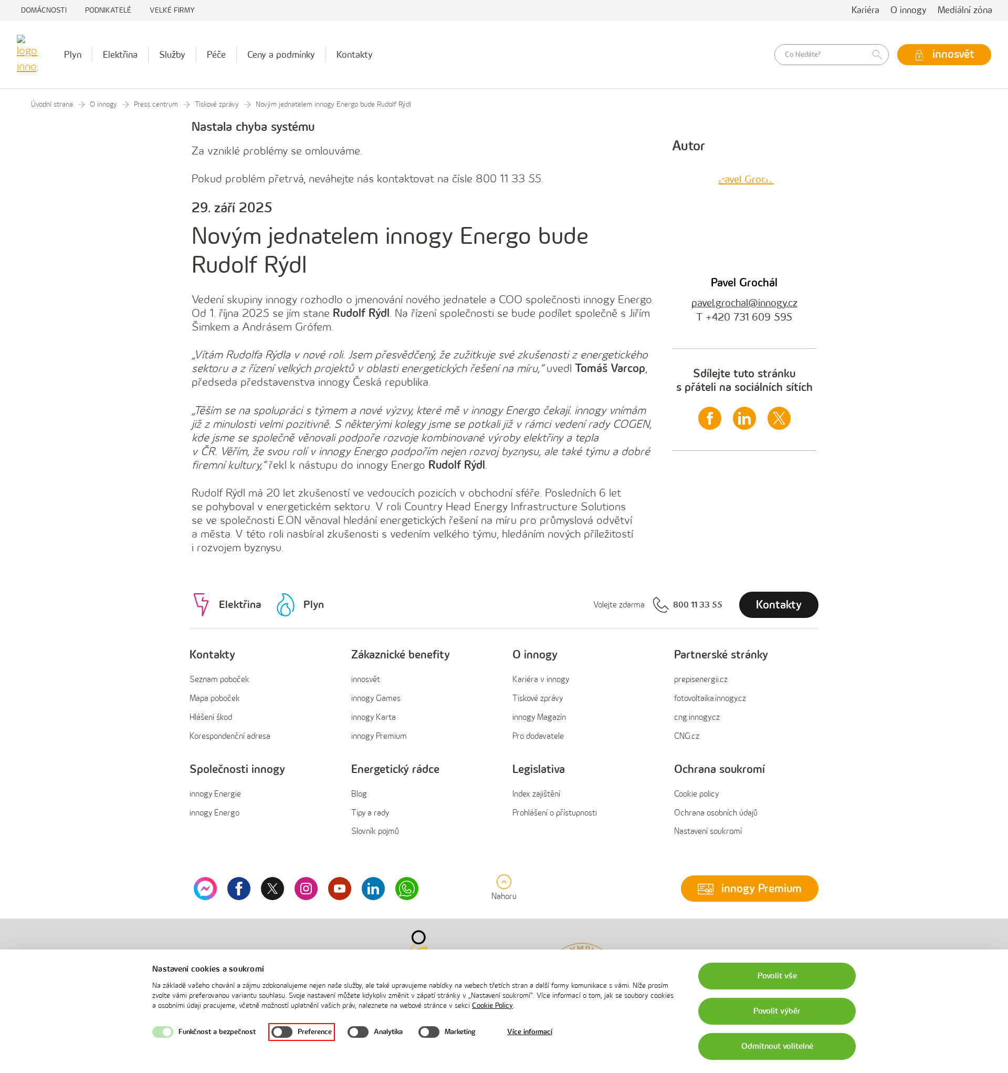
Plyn (72, 54)
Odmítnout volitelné (777, 1046)
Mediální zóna (965, 10)
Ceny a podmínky (281, 54)
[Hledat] (877, 55)
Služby (172, 54)
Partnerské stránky (721, 655)
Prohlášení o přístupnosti (554, 813)
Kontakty (355, 54)
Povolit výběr (777, 1011)
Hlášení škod (211, 718)
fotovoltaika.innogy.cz (710, 699)
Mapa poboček (215, 699)
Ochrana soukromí (719, 769)
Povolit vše (777, 976)
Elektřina (120, 54)
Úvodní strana (52, 104)
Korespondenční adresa (230, 736)
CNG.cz (686, 736)
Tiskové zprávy (217, 104)
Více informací (529, 1031)
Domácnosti (44, 10)
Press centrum (156, 104)
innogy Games (376, 699)
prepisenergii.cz (701, 680)
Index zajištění (536, 794)
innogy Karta (373, 718)
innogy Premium (379, 736)
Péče (216, 54)
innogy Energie (215, 794)
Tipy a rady (370, 813)
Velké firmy (172, 10)
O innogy (908, 10)
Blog (359, 794)
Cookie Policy (492, 1005)
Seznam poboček (219, 680)
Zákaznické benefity (400, 655)
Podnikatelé (108, 10)
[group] (262, 696)
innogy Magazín (539, 718)
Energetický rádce (395, 769)
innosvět (365, 680)
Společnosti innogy (237, 769)
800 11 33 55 (697, 605)
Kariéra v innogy (540, 680)
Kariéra (865, 10)
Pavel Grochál (744, 283)
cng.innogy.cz (697, 718)
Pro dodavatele (538, 736)
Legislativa (538, 769)
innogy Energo (214, 813)
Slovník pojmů (375, 832)
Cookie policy (696, 794)
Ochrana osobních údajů (716, 813)
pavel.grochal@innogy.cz (744, 303)
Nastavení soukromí (708, 832)
